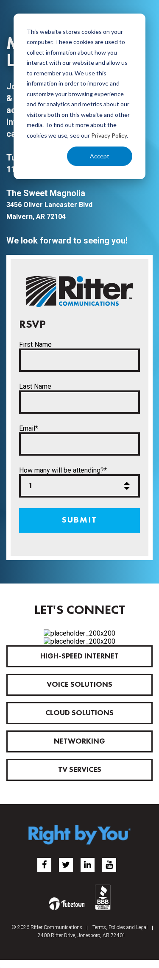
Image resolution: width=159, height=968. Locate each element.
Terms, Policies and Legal (120, 927)
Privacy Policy (109, 135)
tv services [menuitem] (79, 770)
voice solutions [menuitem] (79, 685)
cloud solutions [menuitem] (79, 713)
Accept (99, 156)
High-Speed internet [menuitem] (79, 656)
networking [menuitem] (79, 741)
